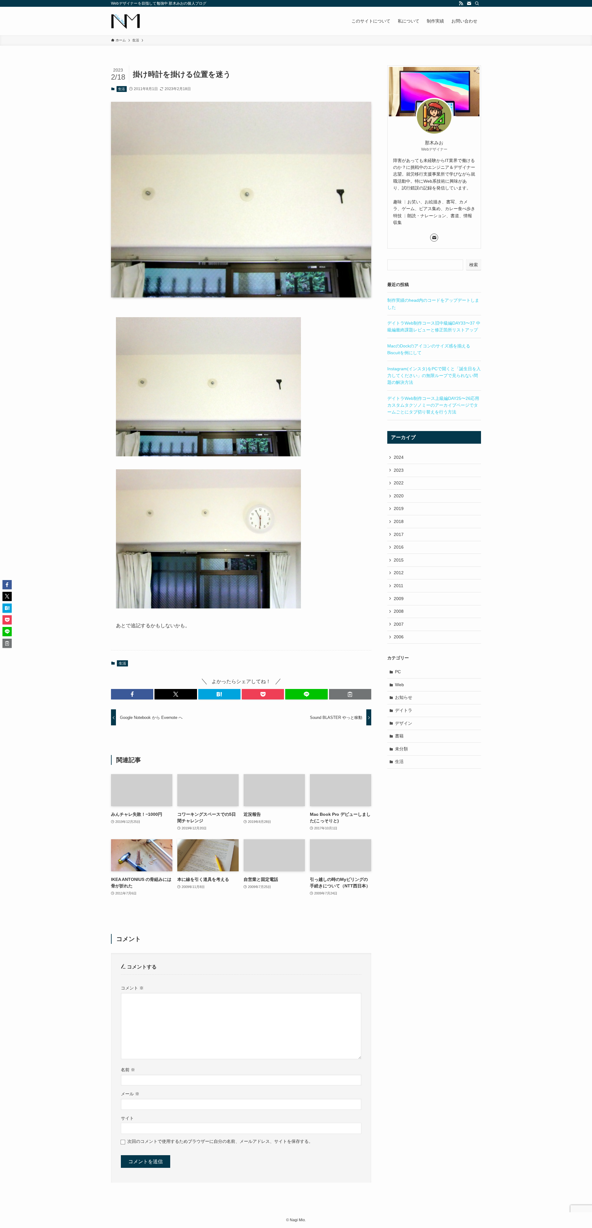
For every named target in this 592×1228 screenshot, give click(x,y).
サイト (127, 1118)
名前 (128, 1069)
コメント (132, 987)
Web (399, 684)
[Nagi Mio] (125, 21)
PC (398, 671)
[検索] (477, 3)
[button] (132, 694)
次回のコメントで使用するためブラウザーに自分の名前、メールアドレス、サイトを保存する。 (220, 1141)
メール (130, 1093)
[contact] (469, 3)
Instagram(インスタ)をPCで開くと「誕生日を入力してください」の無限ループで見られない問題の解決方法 (434, 375)
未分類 (401, 748)
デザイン (403, 723)
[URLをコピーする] (350, 694)
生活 (121, 89)
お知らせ (403, 697)
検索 (473, 264)
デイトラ (403, 710)
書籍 (399, 735)
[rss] (461, 3)
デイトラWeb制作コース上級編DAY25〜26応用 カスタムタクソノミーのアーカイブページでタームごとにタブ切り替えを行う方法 (433, 405)
